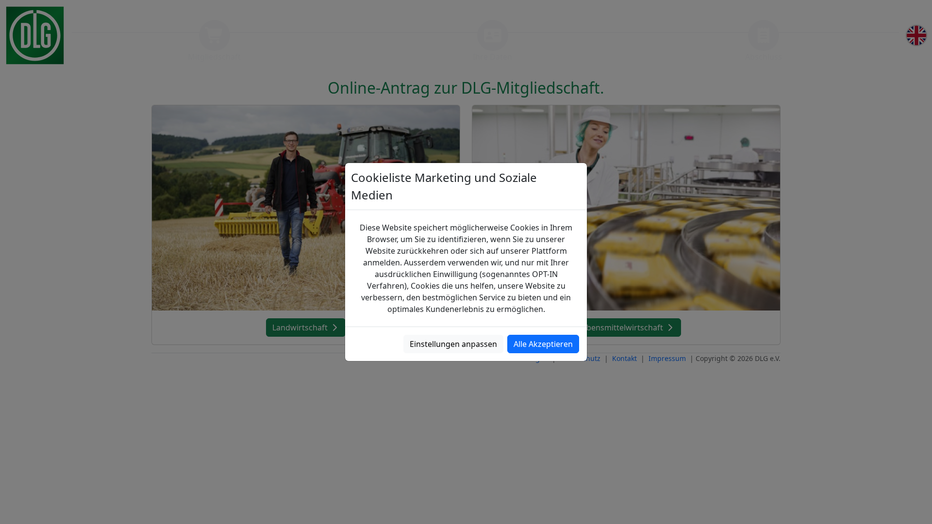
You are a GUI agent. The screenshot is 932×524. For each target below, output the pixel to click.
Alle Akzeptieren (543, 344)
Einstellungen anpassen (453, 344)
